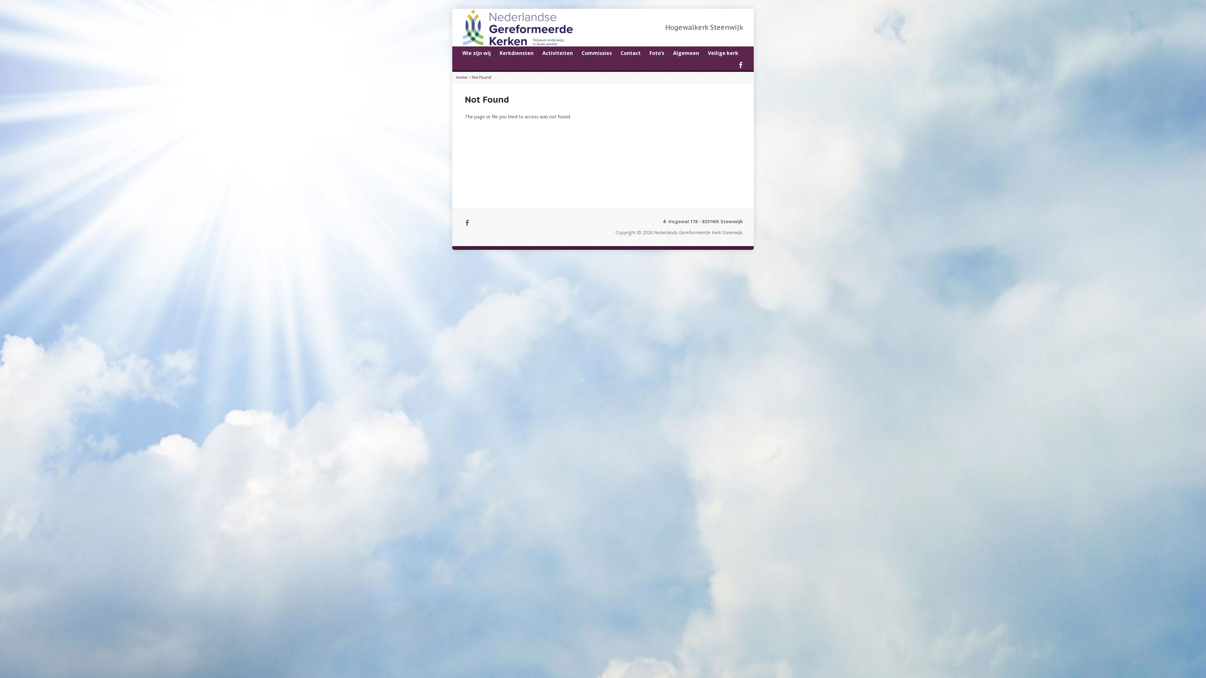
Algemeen (686, 53)
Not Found (481, 77)
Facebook (740, 64)
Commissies (597, 53)
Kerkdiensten (517, 53)
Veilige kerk (723, 53)
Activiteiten (557, 53)
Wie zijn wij (476, 53)
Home (461, 77)
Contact (631, 53)
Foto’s (656, 53)
